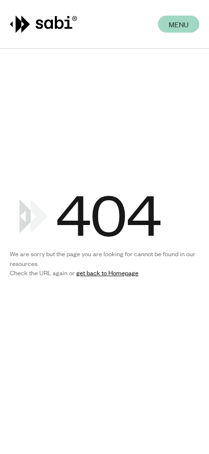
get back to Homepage (107, 272)
